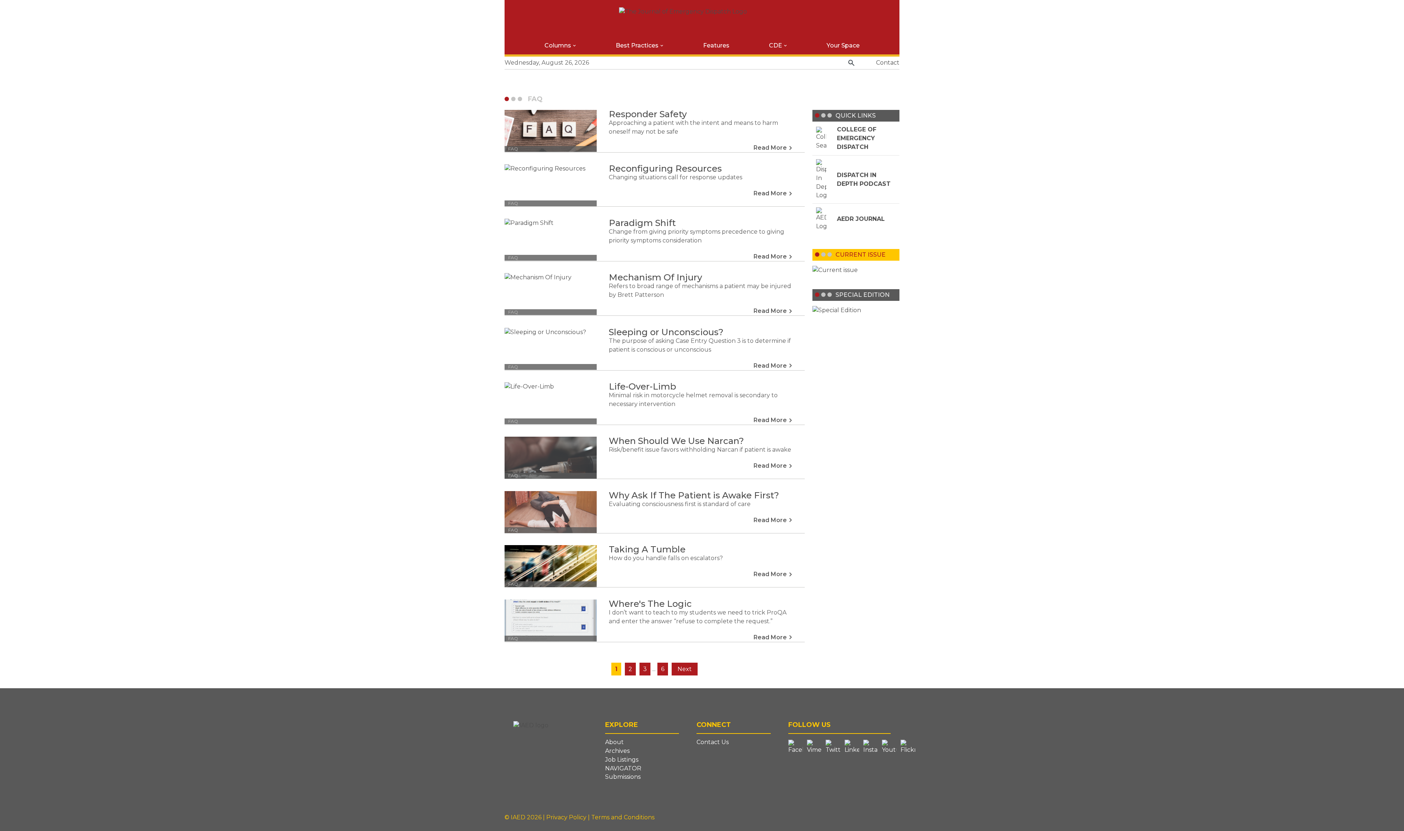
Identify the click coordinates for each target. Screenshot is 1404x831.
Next (685, 669)
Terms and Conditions (622, 817)
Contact (887, 62)
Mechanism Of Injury (655, 277)
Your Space (843, 45)
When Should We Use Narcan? (676, 441)
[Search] (851, 63)
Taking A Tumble (647, 549)
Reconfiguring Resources (665, 168)
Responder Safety (648, 114)
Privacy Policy (567, 817)
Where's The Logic (650, 603)
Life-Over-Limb (642, 386)
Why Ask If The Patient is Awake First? (694, 495)
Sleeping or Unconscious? (666, 332)
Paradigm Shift (642, 223)
